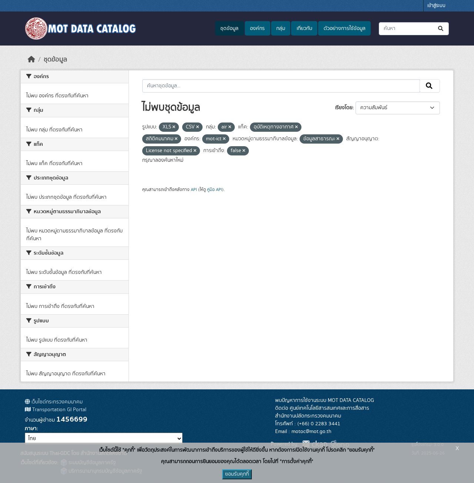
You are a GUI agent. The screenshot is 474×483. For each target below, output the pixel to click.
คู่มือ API (214, 189)
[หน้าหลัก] (31, 59)
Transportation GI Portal (58, 409)
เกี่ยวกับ (304, 28)
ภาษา (31, 428)
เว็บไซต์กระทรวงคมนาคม (56, 402)
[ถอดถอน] (174, 127)
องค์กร (257, 28)
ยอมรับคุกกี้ (237, 474)
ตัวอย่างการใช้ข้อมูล (344, 28)
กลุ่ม (280, 28)
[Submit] (441, 28)
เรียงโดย (344, 107)
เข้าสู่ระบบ (436, 5)
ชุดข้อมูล (229, 28)
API (194, 189)
